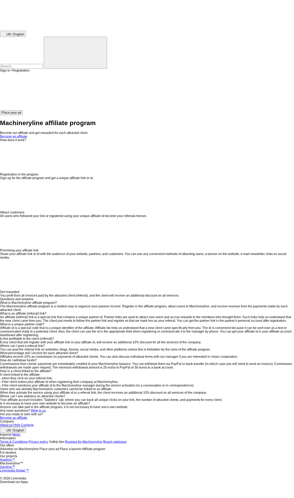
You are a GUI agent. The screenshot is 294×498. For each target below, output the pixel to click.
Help (16, 425)
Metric (16, 434)
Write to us (38, 410)
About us (6, 425)
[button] (147, 91)
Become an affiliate (13, 136)
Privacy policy (38, 441)
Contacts (27, 425)
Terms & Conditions (14, 441)
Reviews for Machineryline (83, 441)
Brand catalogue (115, 441)
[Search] (75, 53)
